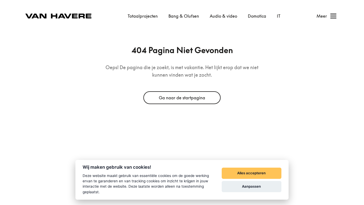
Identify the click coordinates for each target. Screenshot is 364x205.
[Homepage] (58, 16)
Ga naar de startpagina (182, 97)
